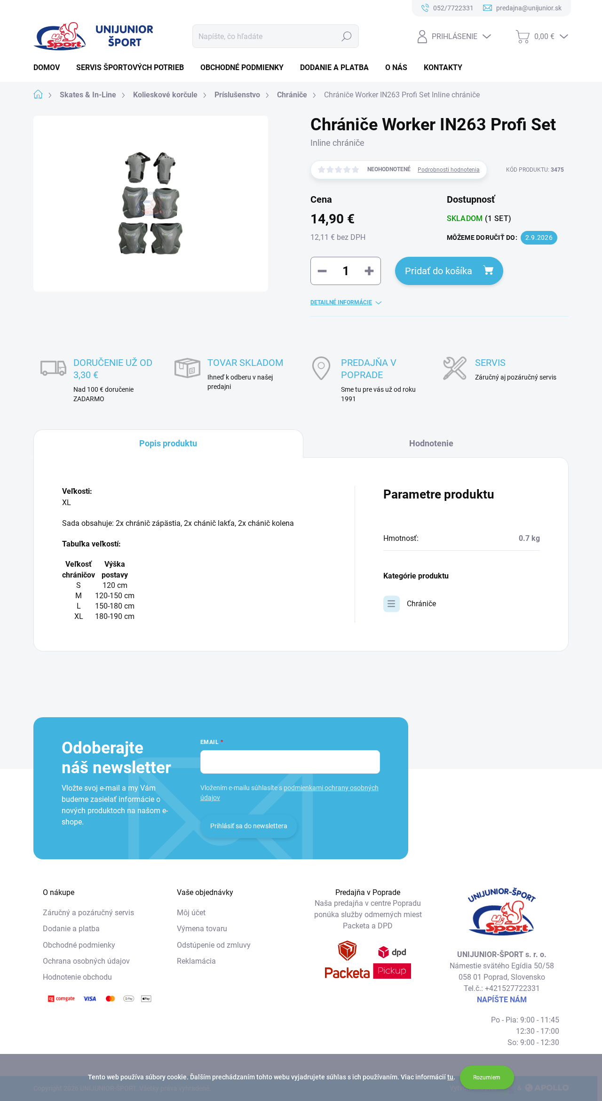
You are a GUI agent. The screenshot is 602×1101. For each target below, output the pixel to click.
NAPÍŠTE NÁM (502, 999)
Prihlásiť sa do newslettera (248, 826)
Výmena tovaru (202, 928)
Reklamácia (196, 961)
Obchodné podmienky (79, 945)
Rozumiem (486, 1077)
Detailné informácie (341, 302)
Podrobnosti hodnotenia (449, 169)
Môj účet (191, 912)
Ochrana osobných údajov (86, 961)
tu (450, 1077)
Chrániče (421, 603)
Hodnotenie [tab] (431, 443)
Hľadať (347, 36)
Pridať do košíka (438, 271)
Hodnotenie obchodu (77, 977)
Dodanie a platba (71, 928)
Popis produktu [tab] (168, 443)
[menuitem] (50, 68)
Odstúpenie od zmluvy (214, 945)
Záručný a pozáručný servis (88, 912)
